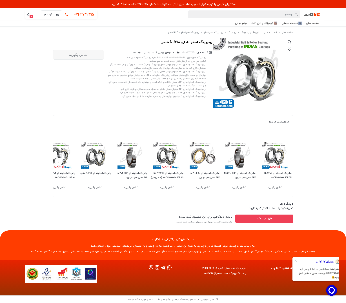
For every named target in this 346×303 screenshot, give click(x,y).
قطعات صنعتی (270, 32)
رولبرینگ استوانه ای (213, 32)
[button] (312, 23)
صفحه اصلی (287, 32)
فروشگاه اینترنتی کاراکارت (175, 299)
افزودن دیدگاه (264, 218)
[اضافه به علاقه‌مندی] (289, 49)
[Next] (59, 162)
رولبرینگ (231, 32)
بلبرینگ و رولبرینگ (250, 32)
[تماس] (66, 14)
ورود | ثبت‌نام (51, 14)
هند (134, 52)
